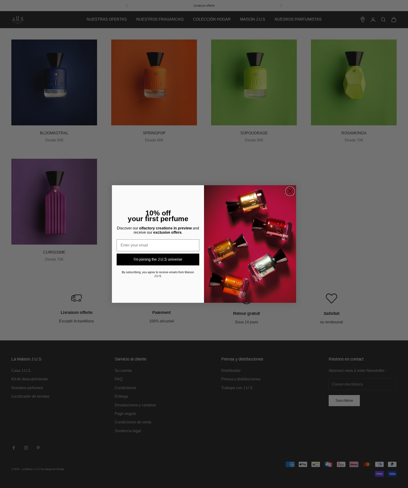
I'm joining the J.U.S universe (158, 259)
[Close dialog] (290, 191)
